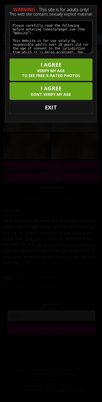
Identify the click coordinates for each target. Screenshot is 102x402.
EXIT (51, 107)
